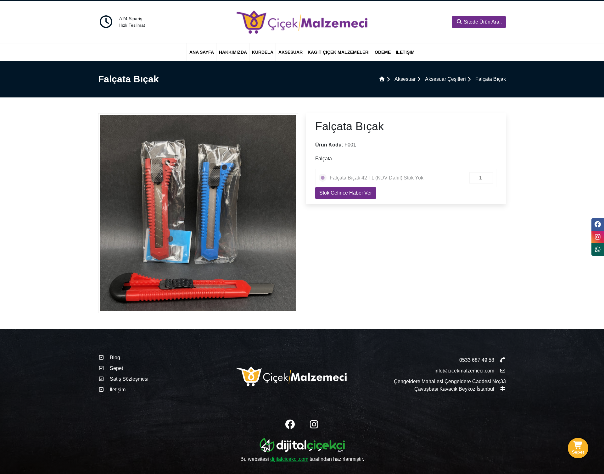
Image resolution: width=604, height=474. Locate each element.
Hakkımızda (233, 52)
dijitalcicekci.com (289, 459)
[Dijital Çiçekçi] (302, 446)
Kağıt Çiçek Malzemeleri (339, 52)
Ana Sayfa (201, 52)
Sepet (116, 368)
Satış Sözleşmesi (128, 379)
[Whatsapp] (597, 249)
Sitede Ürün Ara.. (482, 22)
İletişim (405, 52)
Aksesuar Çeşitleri (445, 79)
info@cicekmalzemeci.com (464, 370)
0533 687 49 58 (477, 360)
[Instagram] (597, 237)
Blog (114, 357)
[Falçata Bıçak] (198, 212)
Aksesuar (290, 52)
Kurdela (262, 52)
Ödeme (383, 52)
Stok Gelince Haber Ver (345, 193)
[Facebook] (597, 224)
